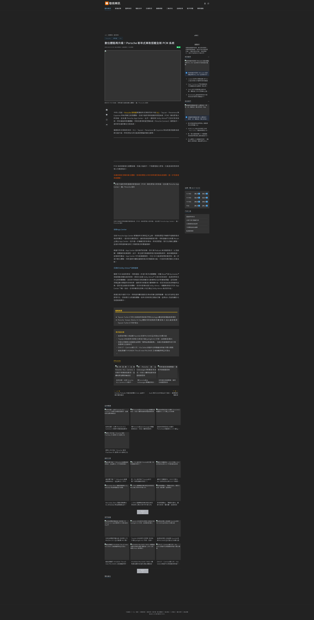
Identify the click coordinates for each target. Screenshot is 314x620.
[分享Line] (107, 115)
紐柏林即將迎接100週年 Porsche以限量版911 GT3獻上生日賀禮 (168, 428)
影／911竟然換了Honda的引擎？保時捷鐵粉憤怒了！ (141, 480)
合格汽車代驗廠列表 (192, 220)
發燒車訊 (110, 35)
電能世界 (139, 8)
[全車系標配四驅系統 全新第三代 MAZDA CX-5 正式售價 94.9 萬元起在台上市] (117, 528)
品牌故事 (180, 8)
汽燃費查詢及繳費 (192, 227)
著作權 (154, 612)
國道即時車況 (190, 217)
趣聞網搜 (159, 8)
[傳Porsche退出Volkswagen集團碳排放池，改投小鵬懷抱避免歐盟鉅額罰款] (146, 371)
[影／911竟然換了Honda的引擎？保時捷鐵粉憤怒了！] (142, 469)
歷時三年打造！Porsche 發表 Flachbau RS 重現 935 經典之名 (116, 451)
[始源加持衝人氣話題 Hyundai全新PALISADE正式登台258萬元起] (168, 528)
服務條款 (149, 612)
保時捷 (115, 38)
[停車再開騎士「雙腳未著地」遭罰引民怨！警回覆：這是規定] (168, 493)
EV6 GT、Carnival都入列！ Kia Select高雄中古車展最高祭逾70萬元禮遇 (145, 347)
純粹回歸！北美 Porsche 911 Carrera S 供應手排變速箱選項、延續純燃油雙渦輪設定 (124, 381)
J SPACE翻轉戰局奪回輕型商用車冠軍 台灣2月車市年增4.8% (142, 504)
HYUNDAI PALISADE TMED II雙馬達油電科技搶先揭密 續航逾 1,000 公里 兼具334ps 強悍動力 (142, 563)
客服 (137, 612)
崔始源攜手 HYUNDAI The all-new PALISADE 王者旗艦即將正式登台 (144, 350)
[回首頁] (115, 3)
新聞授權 (142, 612)
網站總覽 (185, 612)
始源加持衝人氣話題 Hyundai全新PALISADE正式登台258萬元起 (142, 336)
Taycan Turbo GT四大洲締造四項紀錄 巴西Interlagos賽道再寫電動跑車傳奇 (147, 317)
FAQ (134, 612)
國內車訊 (108, 8)
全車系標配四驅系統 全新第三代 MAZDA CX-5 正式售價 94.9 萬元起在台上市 (116, 539)
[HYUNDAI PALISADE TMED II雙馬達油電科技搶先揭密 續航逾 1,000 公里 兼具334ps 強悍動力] (142, 552)
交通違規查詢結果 (192, 224)
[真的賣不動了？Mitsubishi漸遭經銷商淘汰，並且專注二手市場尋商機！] (117, 469)
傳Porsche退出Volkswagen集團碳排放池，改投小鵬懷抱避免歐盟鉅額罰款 (145, 381)
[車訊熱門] (208, 101)
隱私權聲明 (160, 612)
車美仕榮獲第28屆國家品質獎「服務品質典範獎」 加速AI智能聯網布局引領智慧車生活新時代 (147, 343)
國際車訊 (128, 8)
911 (121, 38)
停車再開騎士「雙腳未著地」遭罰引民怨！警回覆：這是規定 (168, 504)
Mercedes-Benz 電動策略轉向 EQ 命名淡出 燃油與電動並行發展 (116, 504)
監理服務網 (189, 231)
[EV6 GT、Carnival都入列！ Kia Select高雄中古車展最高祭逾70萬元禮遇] (168, 552)
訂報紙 (173, 612)
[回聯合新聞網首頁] (107, 3)
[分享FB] (107, 110)
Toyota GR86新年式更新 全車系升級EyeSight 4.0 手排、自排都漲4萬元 (145, 339)
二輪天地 (169, 8)
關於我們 (179, 612)
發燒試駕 (118, 8)
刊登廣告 (128, 612)
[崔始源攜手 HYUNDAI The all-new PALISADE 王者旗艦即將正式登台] (117, 552)
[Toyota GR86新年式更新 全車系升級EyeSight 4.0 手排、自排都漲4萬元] (142, 528)
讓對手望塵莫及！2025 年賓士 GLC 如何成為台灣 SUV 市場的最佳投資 (168, 480)
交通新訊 (149, 8)
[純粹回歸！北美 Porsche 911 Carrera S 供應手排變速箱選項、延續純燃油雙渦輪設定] (125, 371)
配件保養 (190, 8)
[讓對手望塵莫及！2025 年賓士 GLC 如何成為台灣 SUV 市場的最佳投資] (168, 469)
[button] (208, 3)
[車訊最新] (208, 57)
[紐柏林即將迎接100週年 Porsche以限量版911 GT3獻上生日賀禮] (168, 417)
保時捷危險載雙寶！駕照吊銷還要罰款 (167, 381)
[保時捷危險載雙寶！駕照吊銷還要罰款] (167, 371)
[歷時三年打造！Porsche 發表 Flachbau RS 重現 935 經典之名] (117, 440)
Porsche (108, 38)
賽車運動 (200, 8)
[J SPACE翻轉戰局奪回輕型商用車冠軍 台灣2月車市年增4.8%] (142, 493)
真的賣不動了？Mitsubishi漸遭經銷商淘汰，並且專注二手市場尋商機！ (116, 480)
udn (106, 35)
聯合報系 (167, 612)
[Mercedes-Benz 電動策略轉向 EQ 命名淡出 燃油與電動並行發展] (117, 493)
